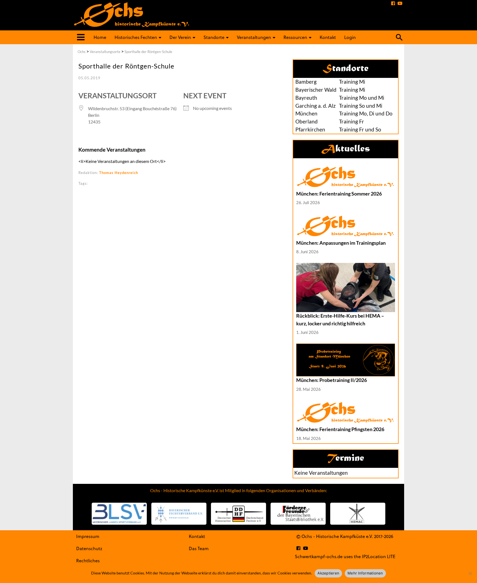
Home (100, 37)
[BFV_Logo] (178, 514)
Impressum (87, 536)
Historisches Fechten (136, 37)
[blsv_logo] (119, 514)
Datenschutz (89, 548)
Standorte (213, 37)
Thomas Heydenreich (118, 172)
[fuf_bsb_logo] (298, 514)
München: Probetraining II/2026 (331, 380)
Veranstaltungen (254, 37)
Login (350, 37)
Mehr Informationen (365, 573)
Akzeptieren (328, 573)
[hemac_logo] (357, 514)
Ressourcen (295, 37)
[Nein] (470, 573)
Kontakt (328, 37)
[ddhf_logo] (238, 514)
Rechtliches (88, 560)
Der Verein (180, 37)
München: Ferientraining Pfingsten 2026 (340, 429)
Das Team (199, 548)
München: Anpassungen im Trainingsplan (341, 243)
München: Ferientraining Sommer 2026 (339, 194)
